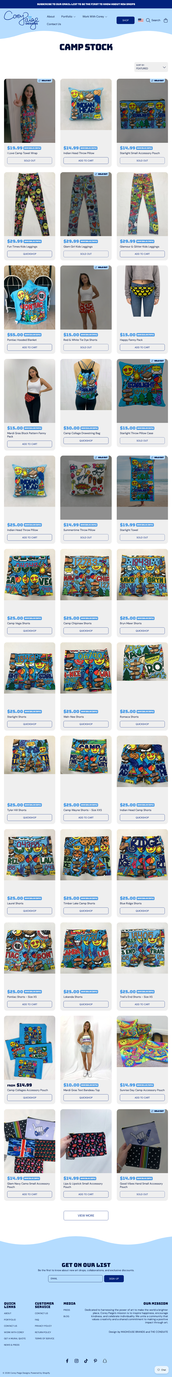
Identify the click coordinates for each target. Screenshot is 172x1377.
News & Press (11, 1344)
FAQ (37, 1319)
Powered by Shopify (40, 1373)
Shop (125, 20)
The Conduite (159, 1332)
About (7, 1313)
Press (66, 1310)
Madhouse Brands (133, 1332)
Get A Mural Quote (15, 1338)
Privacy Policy (43, 1325)
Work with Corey (14, 1332)
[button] (154, 20)
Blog (66, 1316)
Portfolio (10, 1319)
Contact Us (10, 1325)
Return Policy (43, 1332)
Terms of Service (44, 1338)
